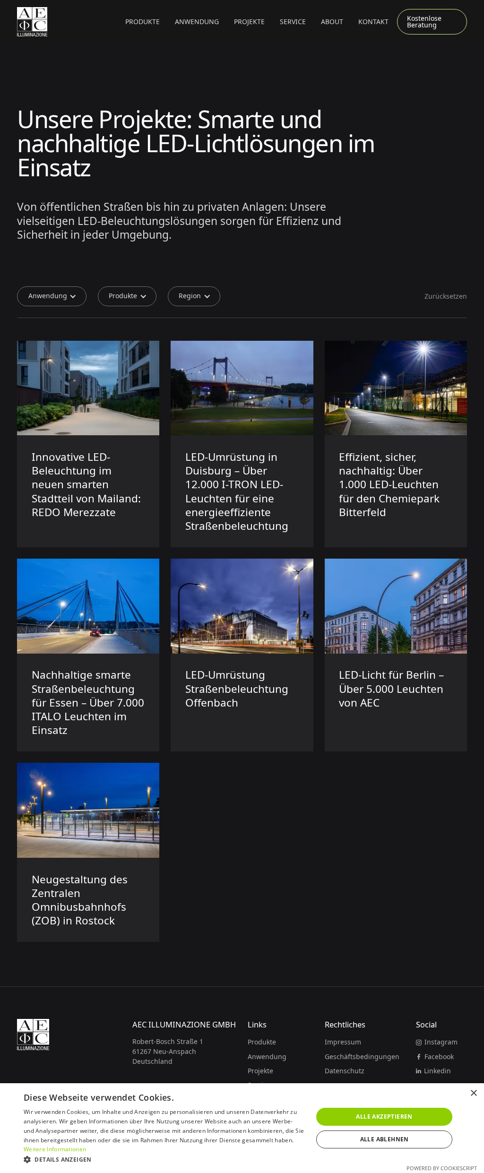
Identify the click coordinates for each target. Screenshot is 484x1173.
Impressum (343, 1041)
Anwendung (267, 1056)
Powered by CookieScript (441, 1168)
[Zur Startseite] (32, 21)
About (332, 21)
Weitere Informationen (55, 1149)
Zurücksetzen (445, 296)
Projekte (249, 21)
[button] (142, 21)
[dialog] (242, 1128)
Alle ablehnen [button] (384, 1139)
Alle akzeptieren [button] (384, 1117)
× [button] (473, 1093)
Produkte (262, 1041)
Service (293, 21)
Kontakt (373, 21)
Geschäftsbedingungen (362, 1056)
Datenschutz (344, 1070)
